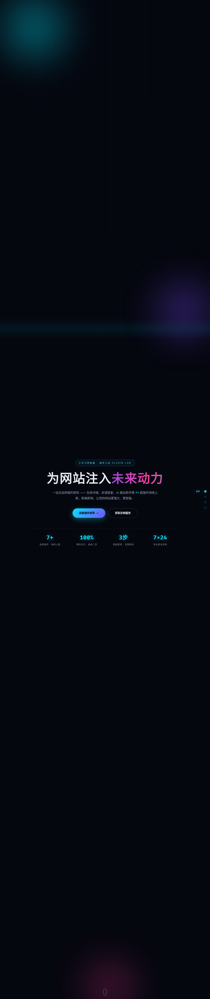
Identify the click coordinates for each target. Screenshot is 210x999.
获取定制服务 (123, 513)
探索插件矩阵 (87, 513)
